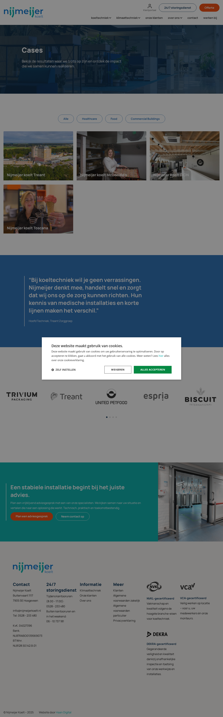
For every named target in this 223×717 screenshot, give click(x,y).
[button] (63, 369)
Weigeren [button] (117, 369)
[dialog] (111, 358)
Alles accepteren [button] (152, 369)
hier (161, 355)
